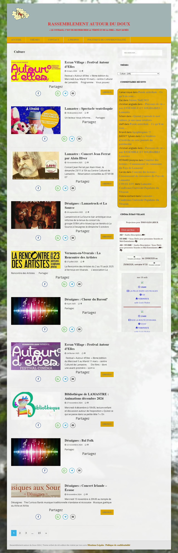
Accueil (16, 39)
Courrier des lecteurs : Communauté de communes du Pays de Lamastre (140, 164)
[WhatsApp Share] (57, 93)
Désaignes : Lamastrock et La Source (86, 205)
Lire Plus (107, 92)
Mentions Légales (96, 545)
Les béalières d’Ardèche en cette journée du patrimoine (137, 140)
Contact (53, 39)
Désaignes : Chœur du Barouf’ (86, 299)
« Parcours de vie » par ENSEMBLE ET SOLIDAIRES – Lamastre (142, 108)
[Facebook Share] (38, 93)
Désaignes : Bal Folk (79, 440)
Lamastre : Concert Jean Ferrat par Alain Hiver (87, 156)
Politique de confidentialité (106, 39)
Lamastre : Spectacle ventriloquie (89, 108)
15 (39, 533)
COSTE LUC (126, 184)
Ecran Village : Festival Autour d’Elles (87, 64)
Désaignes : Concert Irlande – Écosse (86, 487)
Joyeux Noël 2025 (139, 100)
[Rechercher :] (142, 53)
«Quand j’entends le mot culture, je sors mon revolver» (139, 118)
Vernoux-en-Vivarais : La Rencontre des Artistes (83, 255)
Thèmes (35, 39)
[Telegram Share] (65, 93)
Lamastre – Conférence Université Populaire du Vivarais (139, 188)
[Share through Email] (73, 93)
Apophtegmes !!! (141, 132)
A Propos (73, 39)
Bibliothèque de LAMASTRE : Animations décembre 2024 (87, 396)
